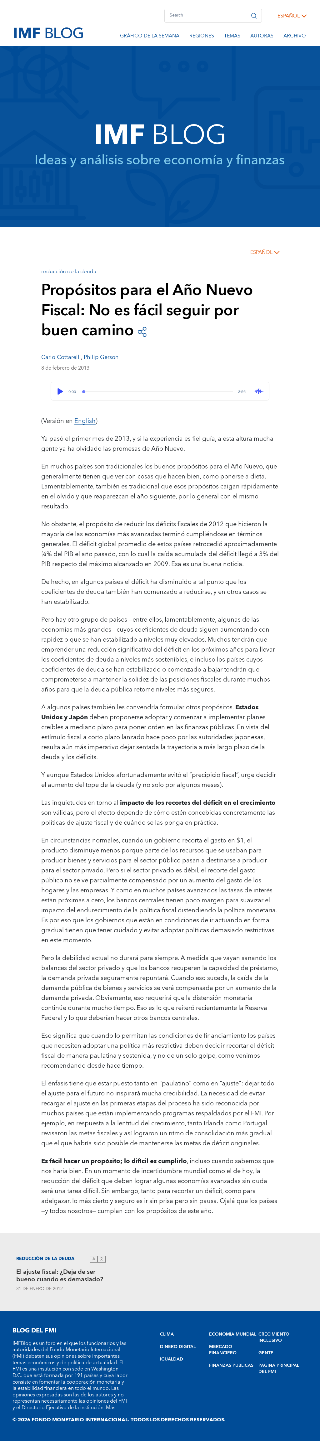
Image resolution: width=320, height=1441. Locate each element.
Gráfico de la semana (149, 36)
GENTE (265, 1353)
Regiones (201, 36)
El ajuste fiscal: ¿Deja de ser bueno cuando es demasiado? (59, 1276)
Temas (232, 36)
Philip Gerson (101, 357)
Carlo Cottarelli (61, 357)
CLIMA (167, 1334)
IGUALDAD (171, 1359)
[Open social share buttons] (142, 331)
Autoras (261, 36)
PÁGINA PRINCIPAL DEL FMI (278, 1368)
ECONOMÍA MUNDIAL (232, 1334)
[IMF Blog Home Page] (48, 32)
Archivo (294, 36)
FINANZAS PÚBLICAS (231, 1365)
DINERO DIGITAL (178, 1347)
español (289, 16)
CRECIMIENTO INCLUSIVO (273, 1337)
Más (110, 1407)
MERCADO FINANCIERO (223, 1350)
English (85, 421)
